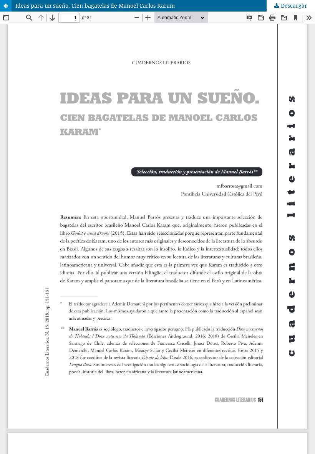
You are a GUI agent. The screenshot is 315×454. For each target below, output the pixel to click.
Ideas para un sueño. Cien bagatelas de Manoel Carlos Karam (95, 5)
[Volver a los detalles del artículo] (6, 6)
